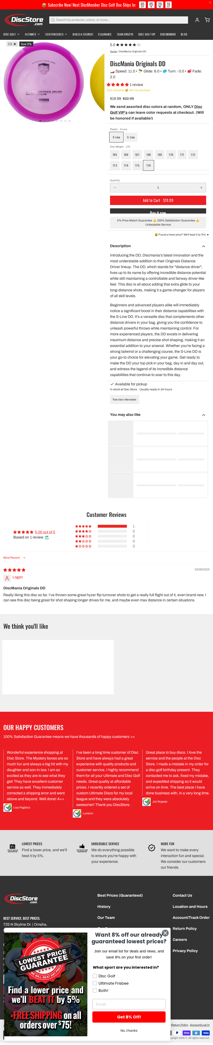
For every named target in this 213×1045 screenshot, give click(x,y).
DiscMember (168, 34)
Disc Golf (9, 34)
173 (115, 165)
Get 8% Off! (129, 1017)
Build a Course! (83, 34)
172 (193, 154)
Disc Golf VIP (146, 34)
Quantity (115, 180)
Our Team (106, 918)
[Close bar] (210, 2)
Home (113, 51)
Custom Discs (54, 34)
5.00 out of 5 (45, 532)
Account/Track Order (191, 918)
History (103, 907)
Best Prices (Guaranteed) (120, 895)
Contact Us (182, 895)
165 (115, 154)
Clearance (104, 34)
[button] (118, 85)
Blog (184, 34)
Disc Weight (120, 146)
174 (126, 165)
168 (148, 154)
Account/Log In (200, 1025)
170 (171, 154)
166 (126, 154)
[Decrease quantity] (114, 187)
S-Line (116, 137)
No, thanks (128, 1030)
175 (137, 165)
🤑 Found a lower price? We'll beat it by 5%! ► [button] (182, 234)
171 (182, 154)
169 (160, 154)
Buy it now (158, 212)
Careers (180, 940)
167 (137, 154)
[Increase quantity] (201, 187)
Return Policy (185, 929)
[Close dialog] (165, 933)
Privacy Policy (185, 951)
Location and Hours (190, 907)
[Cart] (205, 19)
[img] (14, 570)
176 (148, 165)
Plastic (118, 129)
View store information (124, 399)
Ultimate (30, 34)
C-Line (131, 137)
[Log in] (195, 19)
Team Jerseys (125, 34)
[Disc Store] (23, 20)
